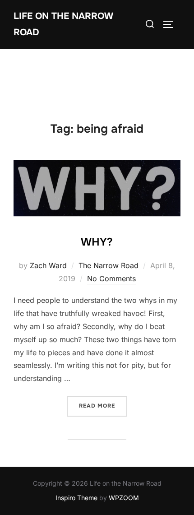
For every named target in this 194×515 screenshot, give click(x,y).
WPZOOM (124, 497)
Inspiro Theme (76, 497)
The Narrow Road (109, 265)
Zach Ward (48, 265)
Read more (103, 405)
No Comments (111, 278)
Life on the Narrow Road (63, 24)
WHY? (97, 242)
